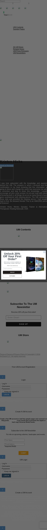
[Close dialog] (44, 252)
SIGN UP (12, 272)
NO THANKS (12, 275)
